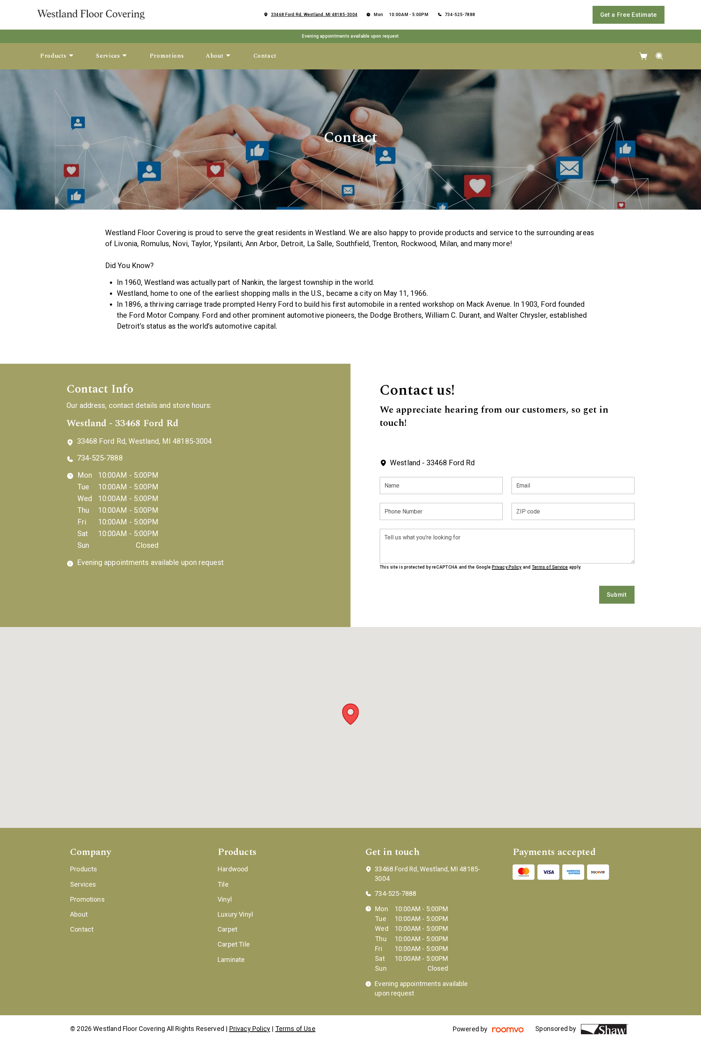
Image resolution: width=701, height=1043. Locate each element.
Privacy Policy (506, 567)
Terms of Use (295, 1028)
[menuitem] (57, 56)
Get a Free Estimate (628, 14)
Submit (617, 594)
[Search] (659, 56)
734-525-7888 (460, 14)
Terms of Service (550, 567)
